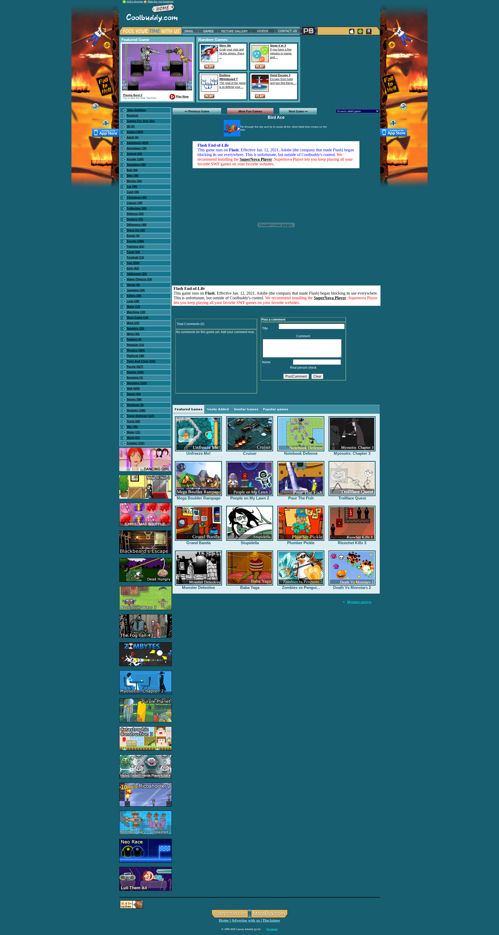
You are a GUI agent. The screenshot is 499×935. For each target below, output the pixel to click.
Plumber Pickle (300, 543)
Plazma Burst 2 (132, 95)
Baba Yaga (249, 587)
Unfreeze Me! (198, 453)
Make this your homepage (160, 1)
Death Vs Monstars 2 (352, 587)
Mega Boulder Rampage (198, 498)
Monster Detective (198, 587)
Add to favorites (135, 1)
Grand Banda (198, 543)
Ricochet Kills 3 (352, 543)
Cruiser (250, 453)
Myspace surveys (359, 602)
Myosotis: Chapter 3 (352, 453)
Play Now (182, 96)
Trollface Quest (352, 498)
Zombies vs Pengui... (301, 587)
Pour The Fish (301, 498)
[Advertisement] (341, 69)
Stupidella (250, 543)
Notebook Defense (301, 453)
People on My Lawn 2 (249, 498)
